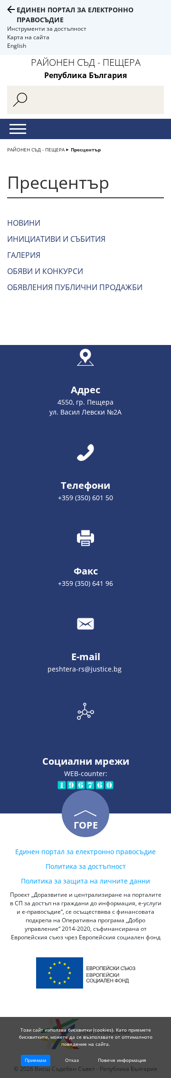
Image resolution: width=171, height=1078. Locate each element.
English (16, 46)
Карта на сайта (28, 37)
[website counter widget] (85, 784)
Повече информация (122, 1060)
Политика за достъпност (86, 866)
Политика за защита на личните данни (85, 880)
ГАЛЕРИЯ (23, 255)
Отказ (72, 1060)
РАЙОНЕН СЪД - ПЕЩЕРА (36, 149)
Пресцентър (86, 149)
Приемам (35, 1060)
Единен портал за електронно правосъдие (85, 851)
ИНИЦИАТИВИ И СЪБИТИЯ (56, 239)
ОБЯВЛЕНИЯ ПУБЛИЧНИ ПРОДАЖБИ (74, 287)
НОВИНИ (23, 223)
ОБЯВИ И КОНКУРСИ (45, 271)
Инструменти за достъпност (46, 29)
